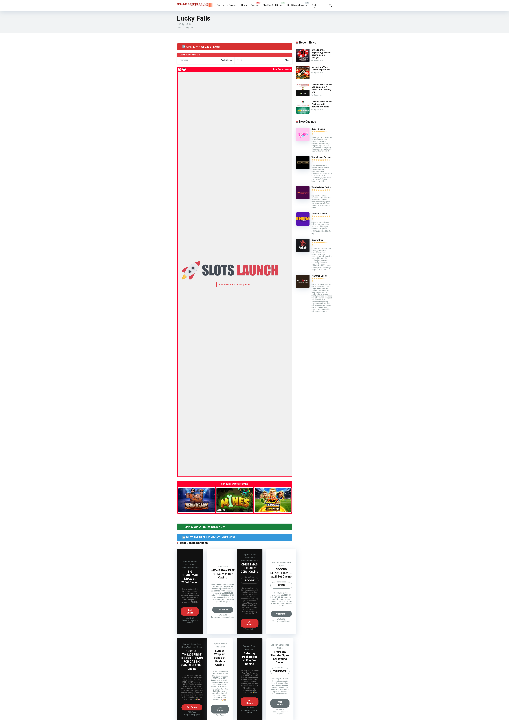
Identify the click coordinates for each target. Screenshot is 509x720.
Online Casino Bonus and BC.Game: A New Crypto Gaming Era (321, 88)
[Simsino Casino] (303, 225)
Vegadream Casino (321, 157)
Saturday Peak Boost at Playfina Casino (249, 659)
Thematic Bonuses (190, 567)
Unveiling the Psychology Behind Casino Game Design (320, 54)
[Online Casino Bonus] (195, 4)
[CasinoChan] (303, 251)
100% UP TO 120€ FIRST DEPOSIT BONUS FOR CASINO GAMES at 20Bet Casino (192, 659)
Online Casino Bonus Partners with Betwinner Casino (321, 104)
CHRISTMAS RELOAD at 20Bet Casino (249, 568)
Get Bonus (190, 611)
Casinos (254, 5)
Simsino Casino (319, 213)
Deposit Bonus (190, 561)
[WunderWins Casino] (303, 198)
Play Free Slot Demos (273, 5)
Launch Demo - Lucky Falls (234, 284)
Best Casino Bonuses (297, 5)
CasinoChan (317, 240)
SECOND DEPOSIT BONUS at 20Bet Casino (281, 573)
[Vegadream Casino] (303, 168)
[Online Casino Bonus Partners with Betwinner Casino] (303, 113)
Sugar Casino (318, 129)
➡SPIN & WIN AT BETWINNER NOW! (203, 526)
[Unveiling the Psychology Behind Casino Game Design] (303, 61)
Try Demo (196, 500)
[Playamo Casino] (303, 287)
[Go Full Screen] (184, 69)
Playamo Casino (319, 276)
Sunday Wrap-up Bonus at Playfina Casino (219, 658)
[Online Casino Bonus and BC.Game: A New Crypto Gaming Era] (303, 95)
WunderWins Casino (321, 187)
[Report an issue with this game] (179, 69)
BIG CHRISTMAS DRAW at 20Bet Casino (190, 577)
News (244, 5)
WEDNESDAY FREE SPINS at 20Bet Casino (223, 574)
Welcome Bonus (194, 647)
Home (179, 28)
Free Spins (190, 564)
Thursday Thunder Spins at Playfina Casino (280, 657)
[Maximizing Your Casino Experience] (303, 78)
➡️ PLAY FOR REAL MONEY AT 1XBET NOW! (209, 537)
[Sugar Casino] (303, 140)
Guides (315, 5)
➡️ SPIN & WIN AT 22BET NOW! (201, 46)
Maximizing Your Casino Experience (320, 68)
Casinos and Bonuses (227, 5)
